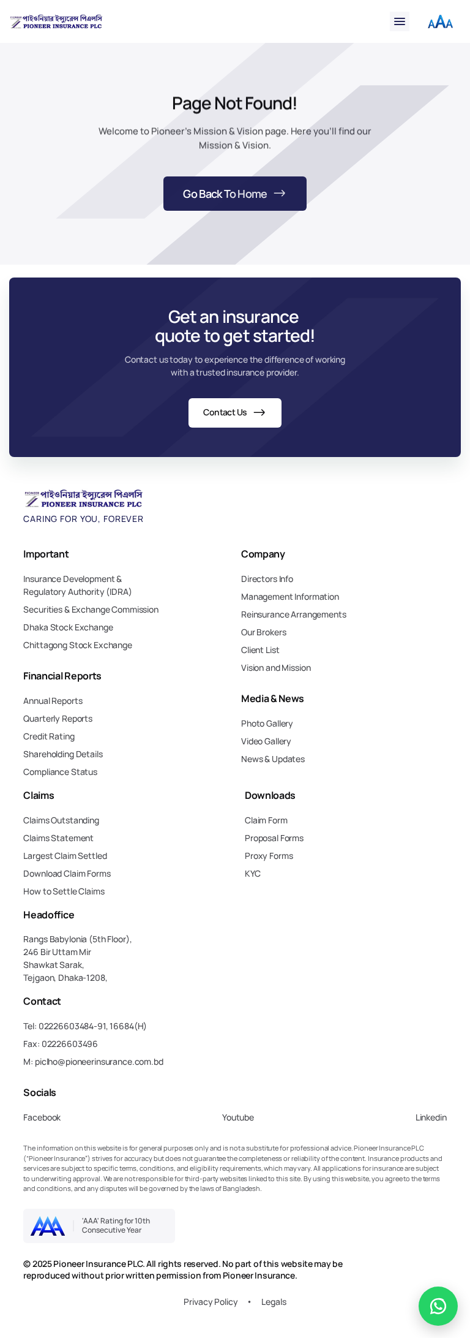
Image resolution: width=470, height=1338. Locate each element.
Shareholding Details (62, 754)
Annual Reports (52, 700)
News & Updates (273, 759)
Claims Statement (58, 838)
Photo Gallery (267, 723)
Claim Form (266, 820)
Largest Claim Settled (64, 855)
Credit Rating (48, 736)
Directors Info (267, 578)
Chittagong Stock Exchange (77, 645)
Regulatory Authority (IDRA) (77, 591)
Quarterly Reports (57, 718)
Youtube (238, 1117)
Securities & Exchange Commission (91, 609)
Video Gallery (266, 741)
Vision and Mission (275, 667)
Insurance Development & (73, 578)
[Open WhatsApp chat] (438, 1306)
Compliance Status (60, 771)
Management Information (290, 596)
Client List (260, 650)
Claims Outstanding (61, 820)
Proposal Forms (274, 838)
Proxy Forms (269, 855)
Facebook (42, 1117)
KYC (253, 873)
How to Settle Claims (63, 891)
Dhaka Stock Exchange (68, 627)
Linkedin (431, 1117)
